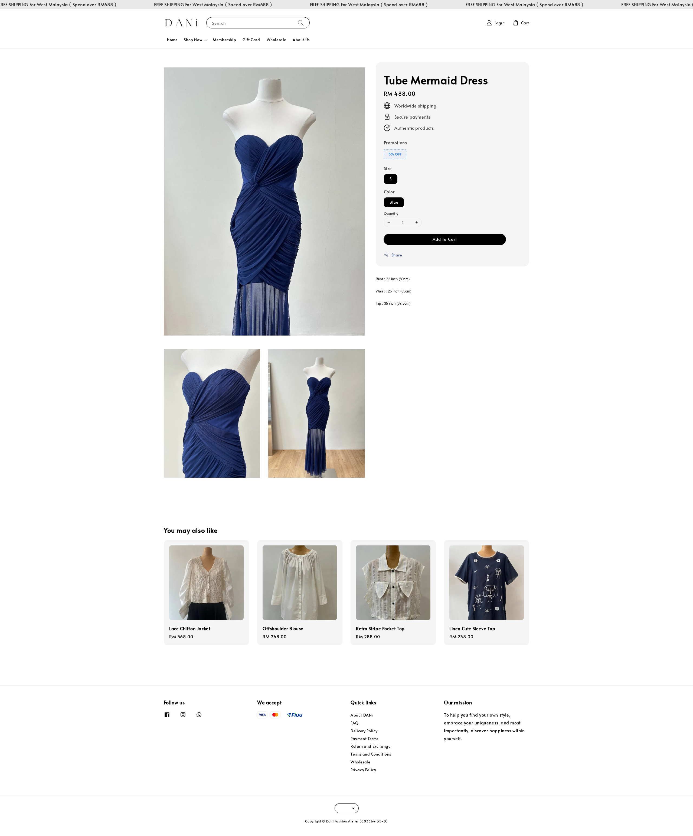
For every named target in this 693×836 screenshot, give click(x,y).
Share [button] (396, 255)
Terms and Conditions (371, 754)
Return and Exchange (370, 746)
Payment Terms (364, 738)
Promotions (395, 142)
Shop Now (193, 39)
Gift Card (251, 39)
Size (388, 168)
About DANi (362, 715)
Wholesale (276, 39)
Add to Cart (445, 239)
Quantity (391, 213)
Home (172, 39)
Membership (224, 39)
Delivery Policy (364, 730)
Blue (394, 201)
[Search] (300, 22)
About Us (301, 39)
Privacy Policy (363, 769)
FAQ (355, 723)
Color (389, 191)
